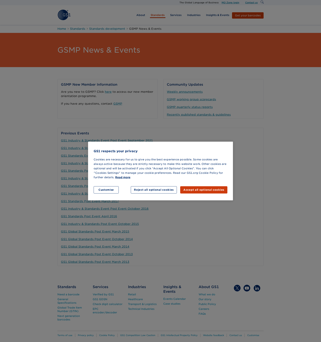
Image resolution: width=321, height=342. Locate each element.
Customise (106, 189)
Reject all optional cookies (154, 189)
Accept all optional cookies (203, 189)
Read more (122, 177)
